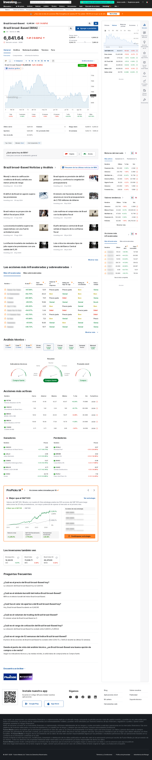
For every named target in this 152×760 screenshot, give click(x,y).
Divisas (106, 25)
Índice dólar (108, 72)
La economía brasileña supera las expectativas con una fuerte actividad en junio (18, 229)
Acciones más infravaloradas (111, 234)
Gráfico (16, 50)
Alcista (90, 154)
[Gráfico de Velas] (6, 61)
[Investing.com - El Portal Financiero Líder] (12, 2)
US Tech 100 (108, 61)
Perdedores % (132, 159)
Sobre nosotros (135, 690)
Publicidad (133, 695)
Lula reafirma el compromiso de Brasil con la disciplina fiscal (70, 213)
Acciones (132, 25)
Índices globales (80, 9)
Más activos (108, 159)
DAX (105, 65)
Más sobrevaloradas (127, 241)
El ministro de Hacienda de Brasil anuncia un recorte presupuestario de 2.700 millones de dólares (69, 197)
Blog (105, 690)
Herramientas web (110, 704)
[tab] (8, 347)
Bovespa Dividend (11, 557)
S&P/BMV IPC (108, 51)
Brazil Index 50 (48, 557)
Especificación (91, 9)
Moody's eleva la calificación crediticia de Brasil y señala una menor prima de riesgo (18, 179)
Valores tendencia (112, 197)
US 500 (106, 58)
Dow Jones (108, 54)
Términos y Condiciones (104, 754)
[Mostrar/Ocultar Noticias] (53, 61)
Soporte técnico (136, 699)
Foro (53, 50)
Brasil (22, 143)
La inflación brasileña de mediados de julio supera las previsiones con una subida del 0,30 (20, 246)
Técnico (44, 50)
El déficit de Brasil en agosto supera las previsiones (19, 195)
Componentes (17, 55)
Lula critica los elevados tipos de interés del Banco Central (68, 244)
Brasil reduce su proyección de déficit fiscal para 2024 (17, 213)
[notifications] (143, 2)
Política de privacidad (123, 754)
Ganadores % (119, 159)
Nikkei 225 (107, 68)
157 (39, 143)
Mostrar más (93, 260)
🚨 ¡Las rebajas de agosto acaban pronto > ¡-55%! (97, 2)
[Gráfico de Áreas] (10, 61)
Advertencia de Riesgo (141, 754)
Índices (7, 9)
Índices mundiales (45, 9)
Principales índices (32, 9)
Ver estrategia (89, 498)
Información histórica (32, 55)
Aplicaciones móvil (111, 695)
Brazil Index (28, 557)
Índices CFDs (69, 9)
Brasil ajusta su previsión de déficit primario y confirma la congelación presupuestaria (69, 179)
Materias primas (123, 25)
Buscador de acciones (92, 6)
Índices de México (18, 9)
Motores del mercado (113, 153)
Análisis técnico (14, 339)
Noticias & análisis (31, 50)
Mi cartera (107, 699)
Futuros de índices (58, 9)
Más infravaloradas (110, 241)
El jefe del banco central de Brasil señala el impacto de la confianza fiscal (68, 229)
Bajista (72, 154)
